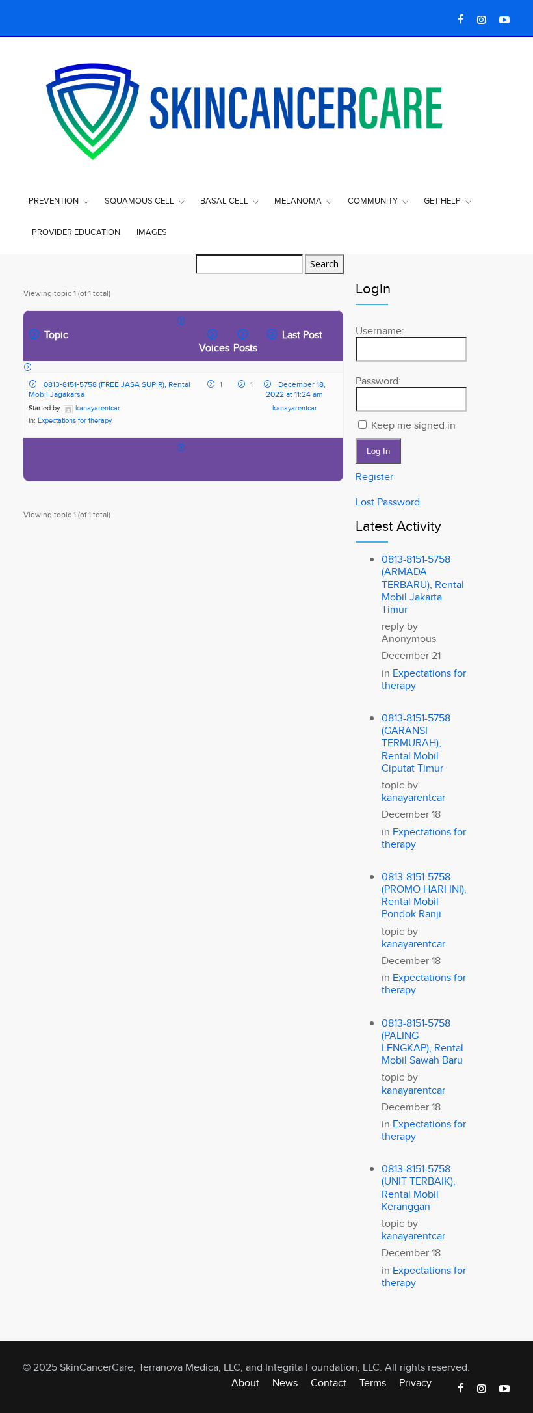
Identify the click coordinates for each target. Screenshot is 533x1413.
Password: (378, 381)
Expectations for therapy (75, 420)
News (285, 1382)
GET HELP (442, 200)
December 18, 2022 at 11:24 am (296, 389)
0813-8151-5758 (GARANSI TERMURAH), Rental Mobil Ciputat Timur (416, 742)
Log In (378, 451)
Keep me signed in (413, 425)
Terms (372, 1382)
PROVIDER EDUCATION (76, 231)
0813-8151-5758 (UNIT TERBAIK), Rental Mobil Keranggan (419, 1187)
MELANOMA (298, 200)
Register (374, 476)
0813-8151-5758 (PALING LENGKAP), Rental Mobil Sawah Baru (422, 1042)
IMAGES (151, 231)
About (245, 1382)
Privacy (415, 1382)
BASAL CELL (224, 200)
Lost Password (388, 502)
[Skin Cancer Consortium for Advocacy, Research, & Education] (266, 110)
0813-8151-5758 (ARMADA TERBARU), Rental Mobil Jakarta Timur (423, 584)
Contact (328, 1382)
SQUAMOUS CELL (139, 200)
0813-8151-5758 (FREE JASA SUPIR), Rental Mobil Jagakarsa (109, 389)
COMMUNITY (373, 200)
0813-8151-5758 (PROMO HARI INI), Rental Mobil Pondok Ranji (424, 895)
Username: (380, 331)
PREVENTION (54, 200)
